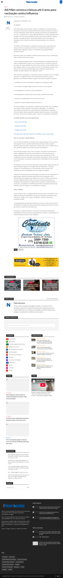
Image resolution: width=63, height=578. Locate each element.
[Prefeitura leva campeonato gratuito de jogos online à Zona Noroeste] (17, 408)
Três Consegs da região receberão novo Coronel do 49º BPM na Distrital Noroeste (17, 441)
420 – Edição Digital (13, 472)
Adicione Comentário (20, 16)
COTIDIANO (8, 393)
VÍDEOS (10, 569)
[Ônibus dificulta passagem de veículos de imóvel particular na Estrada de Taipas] (33, 358)
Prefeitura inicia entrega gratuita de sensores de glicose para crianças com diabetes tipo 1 (50, 286)
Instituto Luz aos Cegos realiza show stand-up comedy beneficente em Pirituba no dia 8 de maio (49, 533)
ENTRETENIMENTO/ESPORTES (9, 559)
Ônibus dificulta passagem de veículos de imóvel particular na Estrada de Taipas (44, 360)
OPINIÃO (17, 564)
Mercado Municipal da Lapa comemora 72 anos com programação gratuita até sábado (18, 476)
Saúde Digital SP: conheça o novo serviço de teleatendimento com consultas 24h (12, 286)
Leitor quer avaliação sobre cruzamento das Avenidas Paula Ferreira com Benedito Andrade (44, 342)
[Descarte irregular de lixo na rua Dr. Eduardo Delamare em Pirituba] (33, 352)
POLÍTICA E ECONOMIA (7, 567)
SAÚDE (5, 7)
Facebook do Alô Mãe (20, 126)
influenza (21, 249)
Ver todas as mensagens (52, 298)
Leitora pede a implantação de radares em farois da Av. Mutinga (44, 348)
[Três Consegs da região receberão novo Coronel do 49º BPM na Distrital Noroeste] (17, 430)
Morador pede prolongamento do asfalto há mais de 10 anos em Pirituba (45, 367)
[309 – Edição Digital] (35, 538)
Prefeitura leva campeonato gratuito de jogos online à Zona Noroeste (17, 419)
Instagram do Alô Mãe (20, 130)
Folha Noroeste (9, 16)
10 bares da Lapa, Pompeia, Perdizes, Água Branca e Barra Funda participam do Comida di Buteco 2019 (49, 543)
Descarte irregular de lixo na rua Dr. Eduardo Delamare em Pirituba (45, 353)
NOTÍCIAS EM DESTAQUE (7, 564)
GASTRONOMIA (19, 562)
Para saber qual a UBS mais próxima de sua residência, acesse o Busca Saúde (34, 134)
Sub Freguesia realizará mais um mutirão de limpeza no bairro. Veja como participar (16, 396)
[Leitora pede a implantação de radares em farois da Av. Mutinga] (33, 346)
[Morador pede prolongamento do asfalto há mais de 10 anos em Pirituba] (33, 365)
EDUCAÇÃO (11, 557)
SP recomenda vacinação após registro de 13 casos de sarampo (31, 286)
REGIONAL (8, 437)
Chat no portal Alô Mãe (21, 122)
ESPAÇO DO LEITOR (41, 338)
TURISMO (4, 569)
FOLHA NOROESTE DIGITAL (8, 562)
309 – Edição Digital (44, 537)
